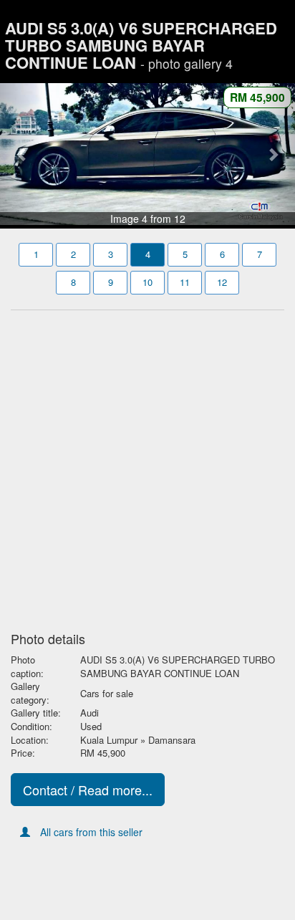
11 (185, 282)
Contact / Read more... (88, 789)
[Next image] (273, 154)
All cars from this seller (91, 832)
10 (147, 282)
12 (222, 282)
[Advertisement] (147, 466)
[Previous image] (22, 154)
